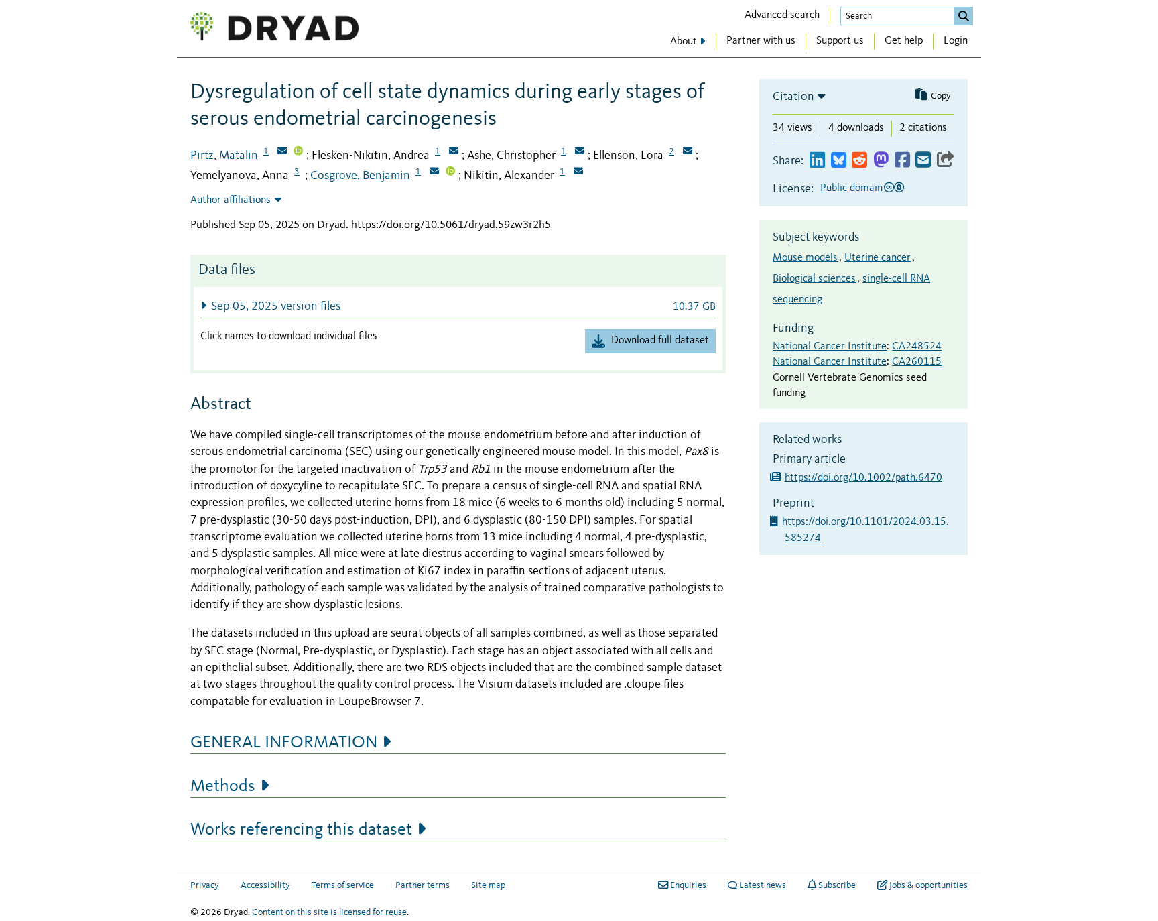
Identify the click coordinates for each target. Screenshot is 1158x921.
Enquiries (688, 885)
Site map (488, 885)
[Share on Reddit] (859, 160)
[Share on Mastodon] (881, 160)
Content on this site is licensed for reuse (329, 912)
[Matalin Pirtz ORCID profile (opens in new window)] (298, 152)
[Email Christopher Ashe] (580, 152)
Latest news (762, 885)
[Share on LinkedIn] (817, 160)
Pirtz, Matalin (224, 155)
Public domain (851, 188)
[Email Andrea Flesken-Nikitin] (454, 152)
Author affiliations (230, 200)
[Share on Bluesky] (838, 160)
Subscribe (837, 885)
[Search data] (963, 16)
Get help (904, 41)
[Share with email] (923, 160)
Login (956, 41)
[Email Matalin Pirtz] (282, 152)
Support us (840, 41)
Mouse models (805, 258)
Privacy (204, 885)
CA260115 (917, 362)
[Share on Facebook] (902, 160)
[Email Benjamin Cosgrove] (434, 172)
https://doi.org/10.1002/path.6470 (863, 478)
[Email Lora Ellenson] (688, 152)
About (683, 41)
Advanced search (782, 15)
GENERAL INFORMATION (283, 742)
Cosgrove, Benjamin (360, 176)
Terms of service (343, 885)
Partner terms (422, 885)
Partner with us (760, 41)
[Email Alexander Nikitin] (578, 172)
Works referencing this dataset (301, 830)
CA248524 (917, 346)
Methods (222, 786)
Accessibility (265, 885)
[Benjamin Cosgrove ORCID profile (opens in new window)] (450, 172)
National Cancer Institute (830, 346)
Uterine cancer (877, 258)
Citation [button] (793, 96)
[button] (458, 306)
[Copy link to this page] (945, 160)
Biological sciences (814, 278)
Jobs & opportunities (928, 885)
